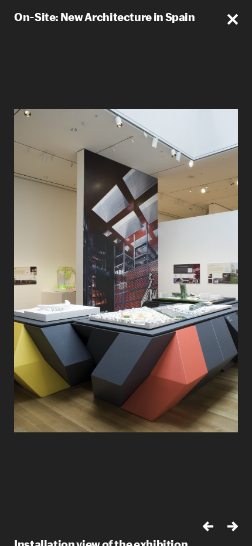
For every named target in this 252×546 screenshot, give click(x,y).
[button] (232, 19)
